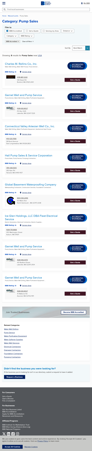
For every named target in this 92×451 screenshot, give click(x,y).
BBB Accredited (15, 31)
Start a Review (7, 398)
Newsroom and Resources (12, 416)
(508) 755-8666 (11, 230)
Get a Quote (33, 31)
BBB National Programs (11, 429)
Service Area (26, 72)
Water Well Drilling (11, 329)
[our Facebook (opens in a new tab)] (13, 435)
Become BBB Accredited (73, 312)
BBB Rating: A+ (11, 103)
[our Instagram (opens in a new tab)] (17, 435)
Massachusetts (13, 16)
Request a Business (15, 377)
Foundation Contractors (13, 353)
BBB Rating (25, 36)
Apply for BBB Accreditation (13, 414)
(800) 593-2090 (22, 198)
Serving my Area (52, 31)
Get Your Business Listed (12, 409)
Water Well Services (11, 343)
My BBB (87, 3)
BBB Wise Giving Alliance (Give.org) (16, 427)
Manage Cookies (31, 447)
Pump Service (9, 332)
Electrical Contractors (12, 346)
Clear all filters (27, 41)
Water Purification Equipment (15, 336)
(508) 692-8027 (22, 108)
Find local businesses (15, 9)
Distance (66, 31)
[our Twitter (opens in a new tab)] (4, 435)
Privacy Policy (42, 441)
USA (40, 55)
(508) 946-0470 (22, 260)
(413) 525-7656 (11, 139)
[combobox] (81, 48)
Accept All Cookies (12, 446)
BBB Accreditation (9, 411)
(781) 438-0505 (11, 168)
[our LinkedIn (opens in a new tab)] (8, 435)
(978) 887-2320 (22, 77)
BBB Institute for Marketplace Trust (15, 424)
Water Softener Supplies (13, 339)
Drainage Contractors (12, 350)
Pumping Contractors (12, 357)
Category (10, 36)
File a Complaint (8, 400)
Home (4, 16)
